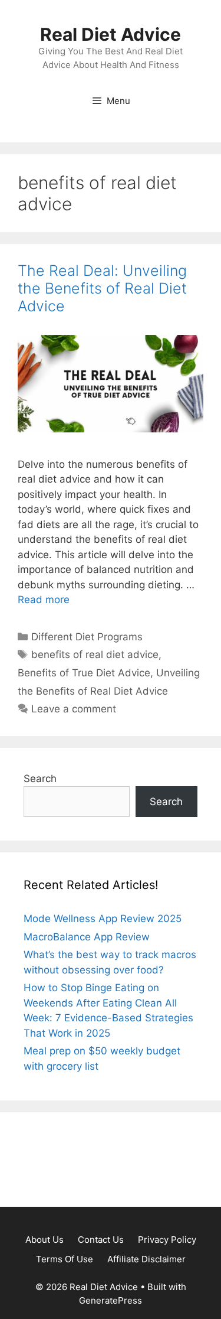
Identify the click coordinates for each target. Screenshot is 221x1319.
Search (40, 778)
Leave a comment (73, 709)
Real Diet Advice (110, 34)
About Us (44, 1239)
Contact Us (101, 1239)
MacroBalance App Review (87, 937)
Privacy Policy (167, 1239)
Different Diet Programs (87, 637)
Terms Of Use (64, 1259)
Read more (44, 599)
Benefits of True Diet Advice (84, 673)
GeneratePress (110, 1300)
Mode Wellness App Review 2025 (103, 918)
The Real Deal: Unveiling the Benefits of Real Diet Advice (102, 288)
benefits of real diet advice (95, 654)
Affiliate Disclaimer (146, 1259)
